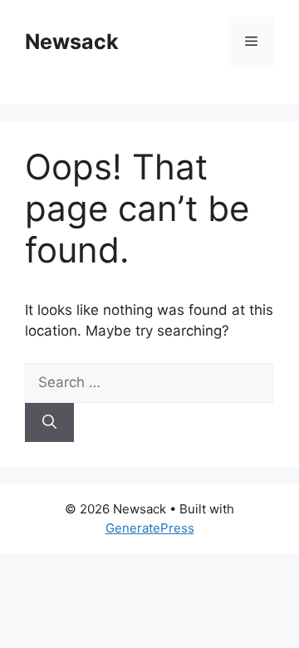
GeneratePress (149, 528)
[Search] (49, 423)
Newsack (72, 41)
